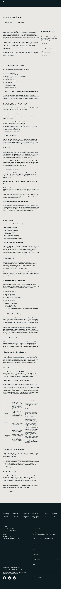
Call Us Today (10, 491)
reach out (5, 487)
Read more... (44, 43)
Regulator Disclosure (15, 567)
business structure (29, 475)
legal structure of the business (31, 52)
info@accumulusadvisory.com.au (44, 534)
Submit (40, 577)
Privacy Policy (6, 567)
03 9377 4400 (37, 529)
